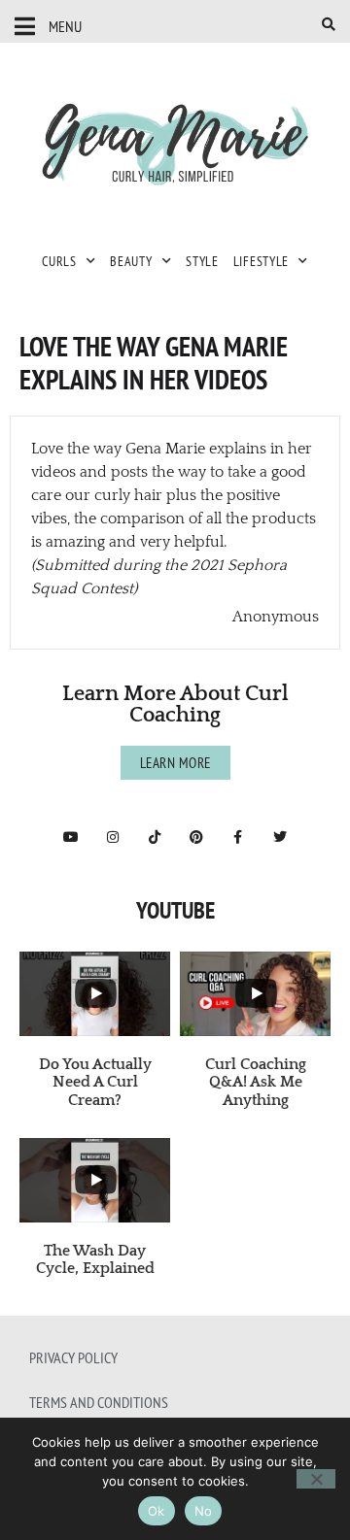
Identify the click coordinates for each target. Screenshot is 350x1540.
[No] (316, 1479)
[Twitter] (280, 837)
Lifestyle (261, 261)
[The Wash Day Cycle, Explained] (94, 1180)
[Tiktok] (154, 837)
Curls (59, 261)
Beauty (131, 261)
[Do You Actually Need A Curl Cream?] (94, 994)
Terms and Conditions (98, 1402)
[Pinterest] (196, 837)
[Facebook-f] (238, 837)
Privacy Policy (73, 1357)
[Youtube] (71, 837)
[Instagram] (112, 837)
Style (202, 261)
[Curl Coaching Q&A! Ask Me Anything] (255, 994)
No (203, 1511)
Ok (156, 1511)
